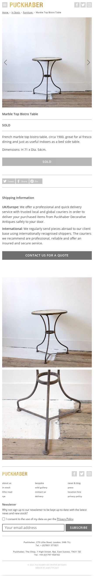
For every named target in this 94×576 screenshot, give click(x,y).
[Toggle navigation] (4, 4)
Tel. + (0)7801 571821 (47, 545)
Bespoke (39, 483)
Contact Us (40, 491)
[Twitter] (83, 4)
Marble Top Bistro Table (48, 12)
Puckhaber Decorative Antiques (26, 4)
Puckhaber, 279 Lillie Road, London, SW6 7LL (47, 542)
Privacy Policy (75, 496)
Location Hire (74, 491)
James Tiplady (52, 568)
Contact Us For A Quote (47, 255)
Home (5, 12)
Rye (3, 496)
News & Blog (74, 483)
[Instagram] (89, 4)
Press (70, 487)
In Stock (16, 12)
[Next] (88, 62)
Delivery (39, 496)
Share (24, 181)
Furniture (28, 12)
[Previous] (5, 62)
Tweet (11, 181)
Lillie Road (7, 491)
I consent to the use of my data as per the (39, 519)
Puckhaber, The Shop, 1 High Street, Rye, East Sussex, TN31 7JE (47, 551)
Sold (47, 162)
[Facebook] (77, 4)
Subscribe (78, 527)
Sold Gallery (41, 487)
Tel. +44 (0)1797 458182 (47, 554)
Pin (36, 181)
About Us (6, 483)
